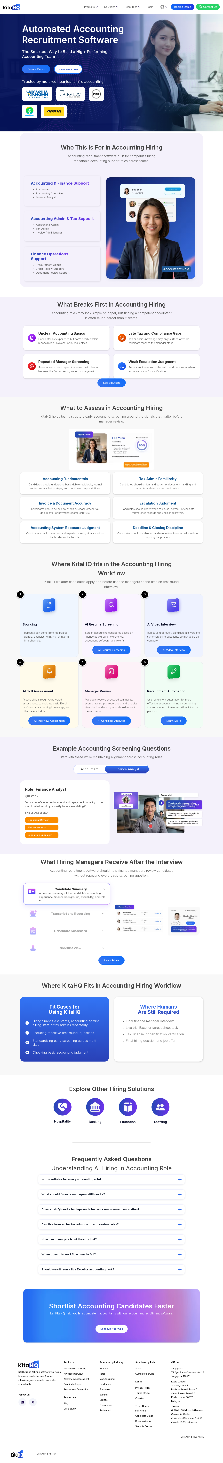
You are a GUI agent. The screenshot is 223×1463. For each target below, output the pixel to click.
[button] (90, 7)
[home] (11, 7)
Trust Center (142, 1406)
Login (150, 6)
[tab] (89, 769)
